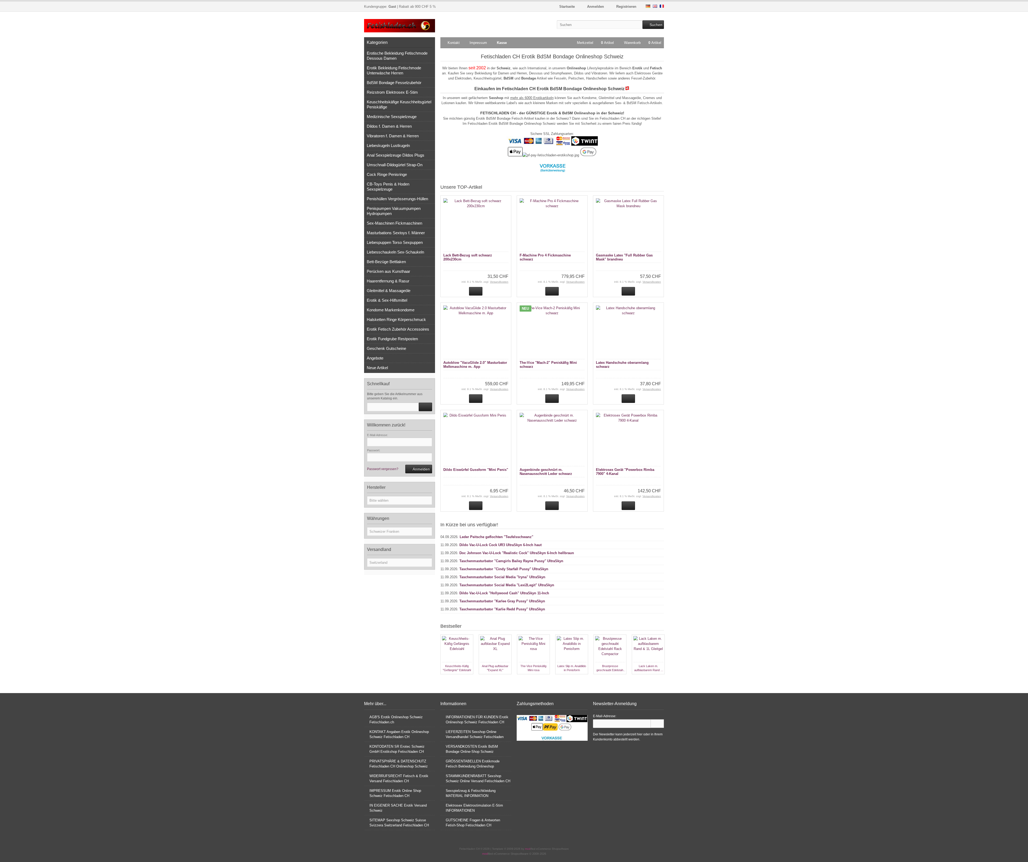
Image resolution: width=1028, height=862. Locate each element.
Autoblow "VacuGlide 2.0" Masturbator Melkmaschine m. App (475, 365)
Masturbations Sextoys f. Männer (396, 232)
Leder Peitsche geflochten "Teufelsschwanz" (496, 537)
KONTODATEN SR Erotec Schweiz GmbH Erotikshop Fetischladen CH (397, 749)
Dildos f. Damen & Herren (389, 126)
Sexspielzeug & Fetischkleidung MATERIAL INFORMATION (471, 793)
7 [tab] (568, 679)
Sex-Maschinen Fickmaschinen (394, 223)
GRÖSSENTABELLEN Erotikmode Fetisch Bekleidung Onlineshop (473, 763)
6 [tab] (562, 679)
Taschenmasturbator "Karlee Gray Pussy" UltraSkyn (502, 601)
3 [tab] (542, 679)
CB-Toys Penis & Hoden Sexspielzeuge (388, 186)
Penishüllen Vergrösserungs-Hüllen (397, 198)
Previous (443, 679)
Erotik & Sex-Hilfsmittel (387, 300)
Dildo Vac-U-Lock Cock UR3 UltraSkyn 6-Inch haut (500, 545)
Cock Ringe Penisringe (387, 174)
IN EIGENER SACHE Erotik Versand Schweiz (398, 807)
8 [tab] (574, 679)
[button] (399, 500)
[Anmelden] (657, 724)
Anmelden (418, 469)
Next (661, 679)
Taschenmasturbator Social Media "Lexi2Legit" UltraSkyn (506, 585)
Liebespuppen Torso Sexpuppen (395, 242)
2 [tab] (536, 679)
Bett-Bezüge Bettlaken (386, 261)
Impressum (478, 43)
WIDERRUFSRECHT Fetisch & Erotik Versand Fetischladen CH (398, 778)
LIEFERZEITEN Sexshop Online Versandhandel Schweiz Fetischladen (475, 734)
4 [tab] (549, 679)
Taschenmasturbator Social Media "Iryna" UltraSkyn (502, 577)
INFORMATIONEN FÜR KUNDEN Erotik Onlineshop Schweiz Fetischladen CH (477, 719)
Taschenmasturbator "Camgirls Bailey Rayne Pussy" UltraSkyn (511, 561)
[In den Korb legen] (425, 407)
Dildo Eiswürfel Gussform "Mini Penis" (475, 470)
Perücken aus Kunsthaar (388, 271)
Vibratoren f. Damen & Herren (393, 136)
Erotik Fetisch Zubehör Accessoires (398, 329)
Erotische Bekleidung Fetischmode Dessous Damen (397, 56)
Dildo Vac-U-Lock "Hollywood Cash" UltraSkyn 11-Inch (504, 593)
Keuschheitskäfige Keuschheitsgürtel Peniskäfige (399, 104)
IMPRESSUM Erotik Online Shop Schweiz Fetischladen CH (395, 793)
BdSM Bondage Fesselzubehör (394, 82)
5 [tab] (555, 679)
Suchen (653, 25)
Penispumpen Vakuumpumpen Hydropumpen (394, 211)
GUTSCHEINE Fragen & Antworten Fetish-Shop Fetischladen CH (473, 822)
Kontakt (454, 43)
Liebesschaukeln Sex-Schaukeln (395, 252)
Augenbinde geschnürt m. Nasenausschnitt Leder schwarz (546, 472)
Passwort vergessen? (382, 469)
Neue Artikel (377, 367)
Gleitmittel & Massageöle (388, 290)
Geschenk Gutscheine (386, 348)
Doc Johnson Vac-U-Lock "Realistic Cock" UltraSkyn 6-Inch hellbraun (516, 553)
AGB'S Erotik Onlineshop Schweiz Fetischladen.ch (396, 719)
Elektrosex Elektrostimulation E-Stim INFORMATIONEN (474, 807)
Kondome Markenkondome (390, 310)
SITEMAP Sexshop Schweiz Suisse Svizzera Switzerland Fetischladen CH (399, 822)
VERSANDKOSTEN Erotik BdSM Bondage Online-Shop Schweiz (472, 749)
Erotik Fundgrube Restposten (392, 339)
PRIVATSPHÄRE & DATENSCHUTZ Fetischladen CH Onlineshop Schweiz (398, 763)
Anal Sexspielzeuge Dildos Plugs (395, 155)
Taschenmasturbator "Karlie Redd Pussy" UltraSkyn (502, 609)
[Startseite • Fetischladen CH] (399, 25)
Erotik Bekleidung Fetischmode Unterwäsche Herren (394, 70)
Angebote (375, 358)
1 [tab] (529, 679)
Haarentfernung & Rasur (388, 281)
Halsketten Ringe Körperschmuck (396, 319)
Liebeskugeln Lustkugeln (388, 145)
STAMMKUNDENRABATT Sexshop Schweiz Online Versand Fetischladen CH (478, 778)
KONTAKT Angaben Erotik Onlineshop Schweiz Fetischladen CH (399, 734)
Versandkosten (499, 281)
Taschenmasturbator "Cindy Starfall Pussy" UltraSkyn (503, 569)
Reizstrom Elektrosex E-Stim (392, 92)
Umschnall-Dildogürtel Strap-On (394, 164)
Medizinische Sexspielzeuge (392, 116)
